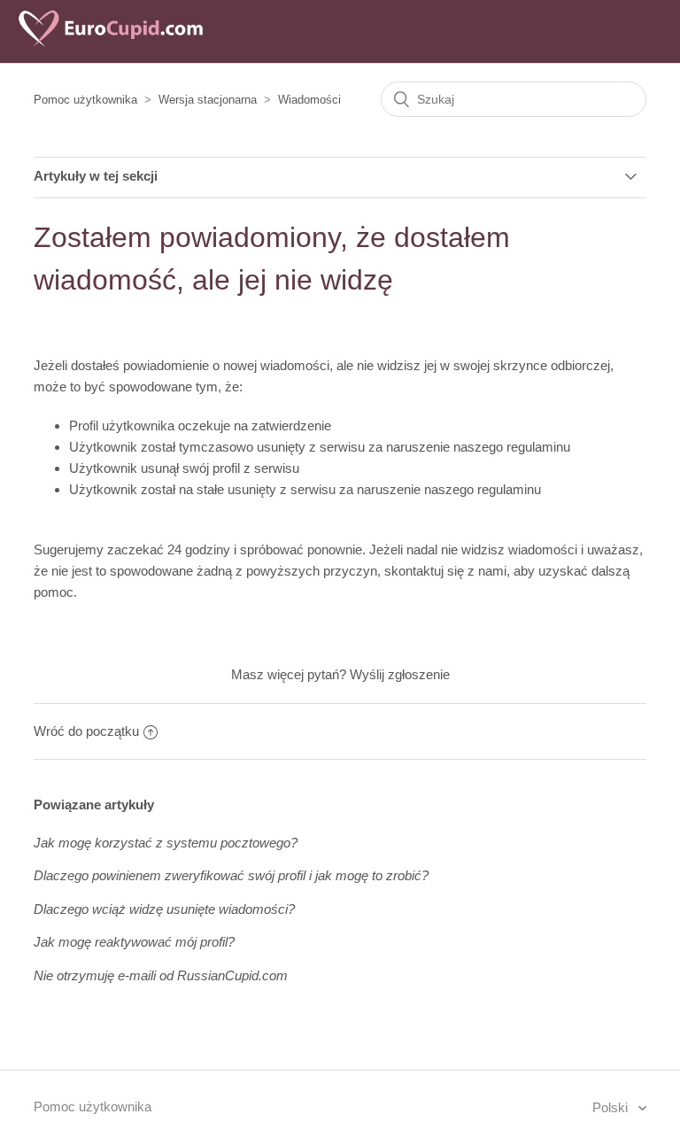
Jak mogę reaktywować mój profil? (134, 941)
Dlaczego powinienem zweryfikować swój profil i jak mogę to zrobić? (231, 875)
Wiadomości (309, 99)
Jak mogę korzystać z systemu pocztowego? (166, 842)
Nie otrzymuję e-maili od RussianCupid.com (161, 975)
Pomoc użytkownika (85, 99)
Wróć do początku (86, 731)
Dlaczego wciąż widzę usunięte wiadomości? (164, 909)
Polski (611, 1107)
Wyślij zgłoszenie (400, 674)
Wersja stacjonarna (207, 99)
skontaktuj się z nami (445, 570)
